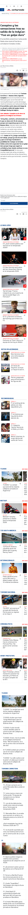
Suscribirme (14, 203)
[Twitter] (10, 6)
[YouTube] (14, 6)
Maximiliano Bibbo (8, 66)
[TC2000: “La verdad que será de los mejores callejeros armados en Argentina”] (14, 701)
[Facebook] (7, 6)
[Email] (21, 6)
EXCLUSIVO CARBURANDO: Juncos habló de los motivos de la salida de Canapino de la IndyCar (14, 55)
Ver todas (25, 469)
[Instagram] (17, 6)
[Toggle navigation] (2, 9)
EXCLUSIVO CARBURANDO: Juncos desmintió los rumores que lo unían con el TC (14, 60)
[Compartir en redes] (24, 242)
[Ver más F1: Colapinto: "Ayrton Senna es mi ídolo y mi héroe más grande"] (5, 427)
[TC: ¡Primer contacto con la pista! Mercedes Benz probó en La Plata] (14, 777)
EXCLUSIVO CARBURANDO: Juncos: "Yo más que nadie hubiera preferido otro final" (14, 52)
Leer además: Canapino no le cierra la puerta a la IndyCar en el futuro (12, 114)
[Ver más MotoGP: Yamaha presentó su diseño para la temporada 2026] (12, 508)
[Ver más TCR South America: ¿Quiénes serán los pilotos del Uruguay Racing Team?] (12, 538)
